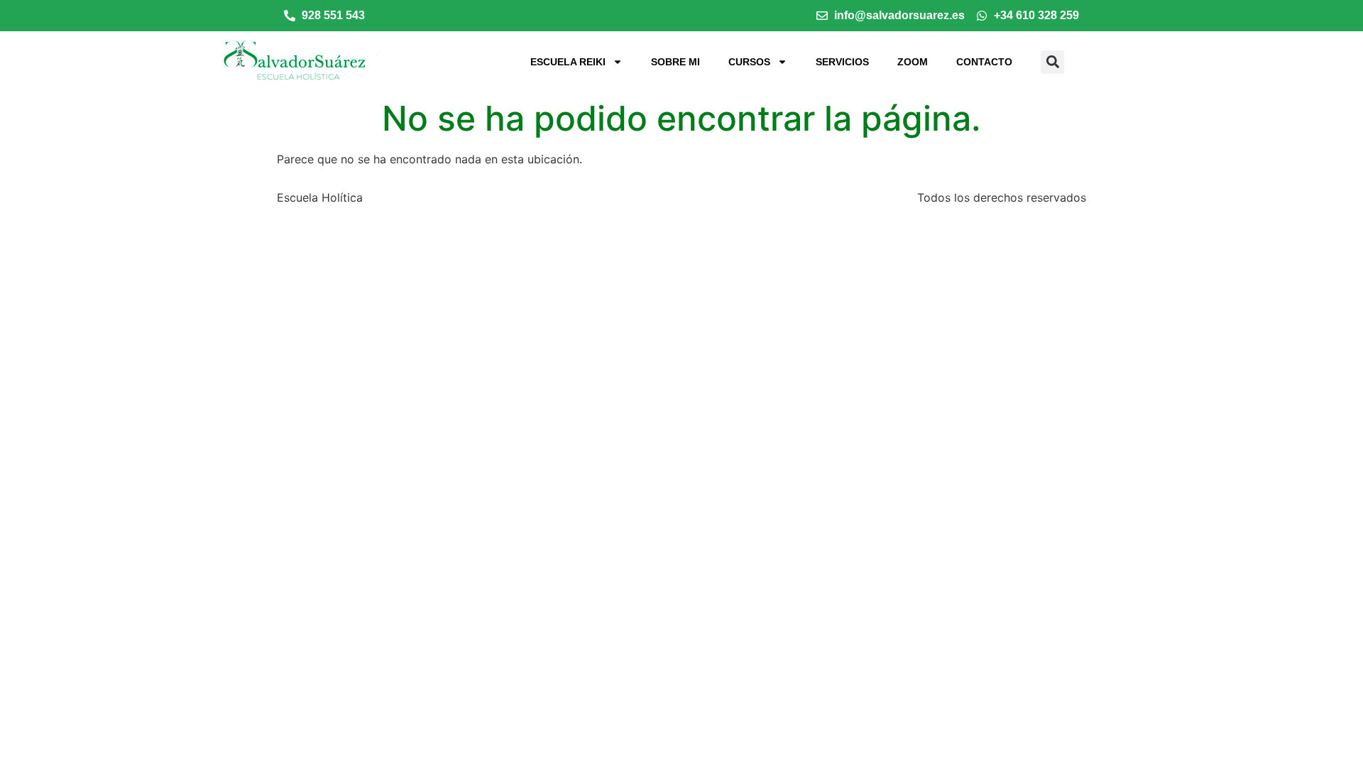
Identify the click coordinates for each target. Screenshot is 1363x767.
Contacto (984, 61)
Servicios (842, 61)
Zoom (912, 61)
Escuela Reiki (568, 61)
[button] (1052, 62)
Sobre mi (675, 61)
